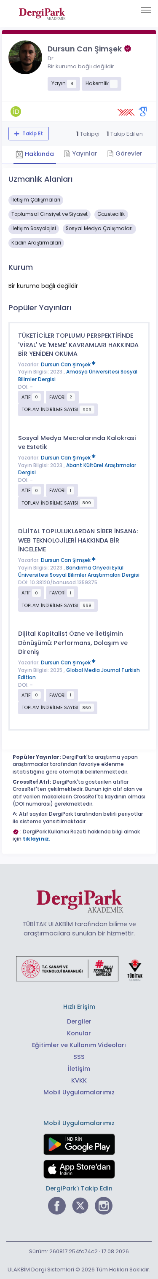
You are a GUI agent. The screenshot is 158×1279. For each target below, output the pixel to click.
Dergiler (79, 1021)
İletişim (79, 1068)
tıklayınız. (37, 839)
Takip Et (32, 133)
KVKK (79, 1080)
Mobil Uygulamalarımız (79, 1092)
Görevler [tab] (128, 153)
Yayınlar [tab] (83, 153)
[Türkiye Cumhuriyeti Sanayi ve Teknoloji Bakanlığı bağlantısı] (79, 968)
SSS (79, 1057)
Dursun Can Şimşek (66, 364)
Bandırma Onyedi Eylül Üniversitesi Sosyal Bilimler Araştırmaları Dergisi (78, 571)
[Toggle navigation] (146, 10)
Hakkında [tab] (38, 154)
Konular (79, 1033)
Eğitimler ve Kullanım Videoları (79, 1045)
